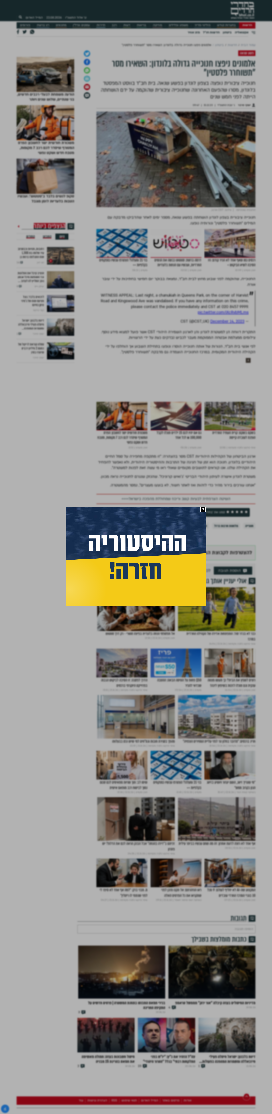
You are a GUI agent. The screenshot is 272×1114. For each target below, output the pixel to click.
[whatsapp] (87, 172)
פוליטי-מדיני (202, 25)
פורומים (25, 25)
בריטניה (174, 627)
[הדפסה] (87, 180)
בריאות (141, 25)
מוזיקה (157, 25)
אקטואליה (241, 32)
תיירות (101, 25)
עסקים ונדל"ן (81, 25)
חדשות (247, 25)
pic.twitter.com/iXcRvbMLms (223, 414)
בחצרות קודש (226, 25)
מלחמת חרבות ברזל (226, 627)
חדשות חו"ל (211, 32)
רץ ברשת (43, 25)
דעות (126, 25)
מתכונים (61, 25)
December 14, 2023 (227, 423)
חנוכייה (249, 627)
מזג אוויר (194, 32)
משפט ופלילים (178, 25)
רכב (114, 25)
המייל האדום (34, 17)
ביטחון (227, 32)
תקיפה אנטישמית (196, 627)
